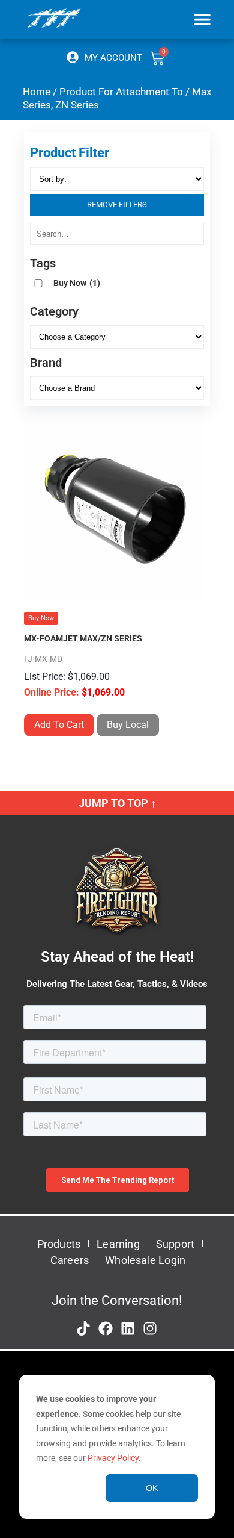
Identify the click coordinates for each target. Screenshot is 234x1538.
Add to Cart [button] (59, 724)
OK (152, 1488)
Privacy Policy (113, 1458)
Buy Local (128, 724)
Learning (118, 1244)
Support (175, 1244)
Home (36, 92)
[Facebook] (105, 1328)
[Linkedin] (128, 1328)
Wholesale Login (145, 1260)
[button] (202, 19)
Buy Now (76, 283)
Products (59, 1244)
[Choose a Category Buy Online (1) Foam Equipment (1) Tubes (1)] (117, 337)
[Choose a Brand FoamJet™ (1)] (117, 388)
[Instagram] (150, 1328)
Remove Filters (117, 204)
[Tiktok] (83, 1328)
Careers (69, 1260)
